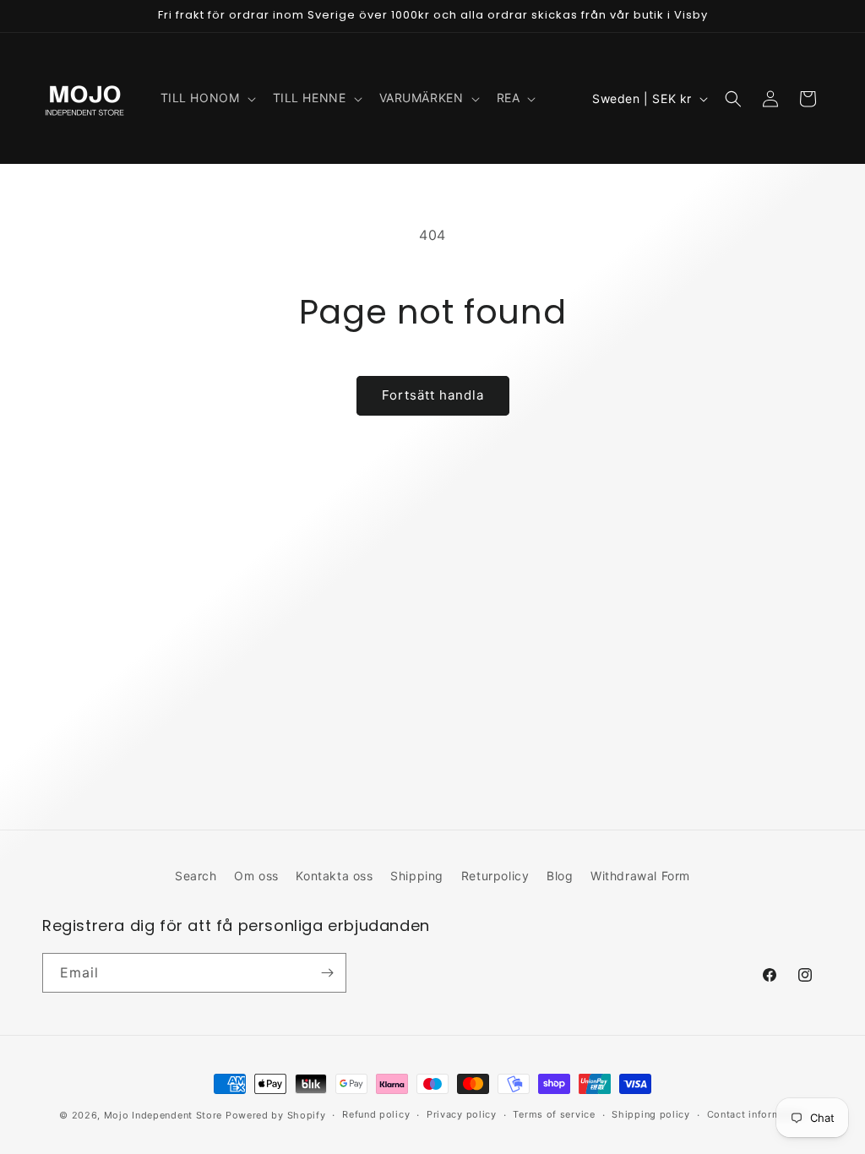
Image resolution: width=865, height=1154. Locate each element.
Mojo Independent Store (163, 1115)
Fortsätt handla (433, 395)
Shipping (416, 875)
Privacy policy (462, 1114)
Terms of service (554, 1114)
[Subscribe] (326, 973)
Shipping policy (651, 1114)
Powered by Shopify (276, 1115)
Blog (560, 875)
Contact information (756, 1114)
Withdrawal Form (640, 875)
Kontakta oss (334, 875)
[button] (206, 98)
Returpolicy (495, 875)
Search (196, 875)
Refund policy (376, 1114)
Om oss (256, 875)
